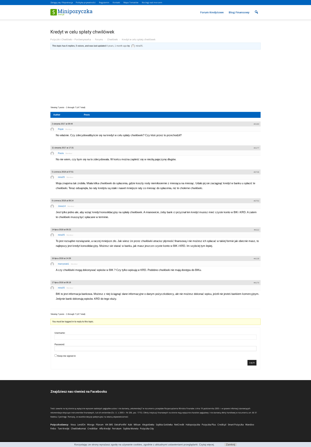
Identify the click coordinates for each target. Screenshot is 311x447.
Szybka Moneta (130, 428)
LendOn (81, 424)
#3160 (256, 124)
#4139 (256, 259)
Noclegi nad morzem (152, 2)
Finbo (53, 428)
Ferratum (116, 428)
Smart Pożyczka (236, 424)
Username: (60, 333)
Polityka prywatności (86, 2)
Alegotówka (148, 424)
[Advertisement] (155, 77)
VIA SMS (109, 424)
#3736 (256, 172)
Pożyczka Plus (209, 424)
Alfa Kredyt (105, 428)
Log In (252, 363)
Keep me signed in (66, 356)
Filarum (99, 424)
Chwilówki (112, 39)
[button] (256, 9)
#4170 (256, 283)
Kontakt (116, 2)
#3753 (256, 201)
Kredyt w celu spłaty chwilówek (82, 32)
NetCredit (179, 424)
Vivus (73, 424)
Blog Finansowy (239, 12)
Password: (60, 344)
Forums (99, 39)
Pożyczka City (147, 428)
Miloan (137, 424)
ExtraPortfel (120, 424)
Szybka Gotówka (164, 424)
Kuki (130, 424)
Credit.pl (221, 424)
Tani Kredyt (63, 428)
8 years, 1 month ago (116, 46)
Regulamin (104, 2)
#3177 (256, 148)
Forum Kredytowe (212, 12)
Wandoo (249, 424)
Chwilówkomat (78, 428)
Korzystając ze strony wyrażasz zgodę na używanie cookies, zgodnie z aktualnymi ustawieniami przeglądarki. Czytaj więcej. (144, 444)
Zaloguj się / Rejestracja (61, 2)
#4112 (256, 230)
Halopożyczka (193, 424)
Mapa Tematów (130, 2)
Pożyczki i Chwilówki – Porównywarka (70, 39)
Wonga (90, 424)
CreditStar (92, 428)
